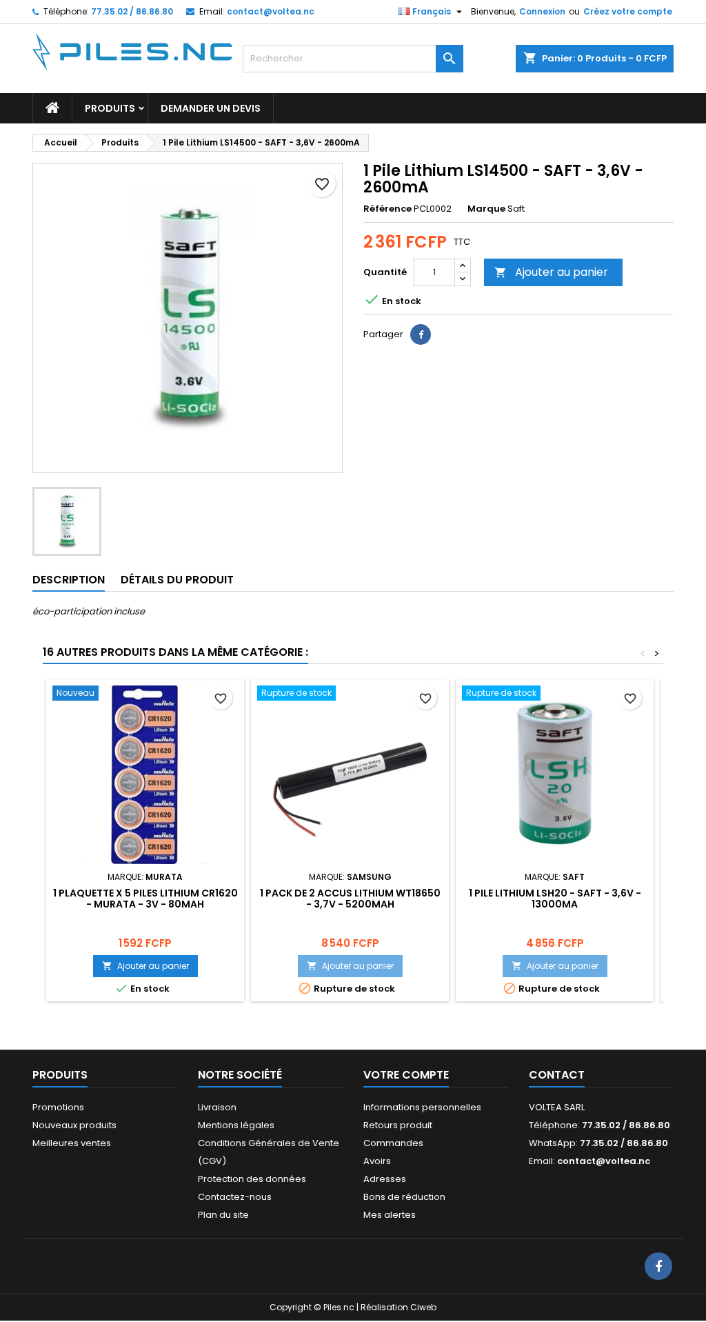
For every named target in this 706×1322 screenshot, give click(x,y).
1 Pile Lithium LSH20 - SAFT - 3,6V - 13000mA (555, 898)
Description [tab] (68, 580)
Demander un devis (211, 108)
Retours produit (397, 1125)
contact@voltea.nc (270, 11)
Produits (110, 108)
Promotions (58, 1107)
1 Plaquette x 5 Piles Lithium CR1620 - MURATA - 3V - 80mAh (145, 898)
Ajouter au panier (551, 272)
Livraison (217, 1107)
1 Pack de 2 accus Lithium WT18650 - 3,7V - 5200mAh (350, 898)
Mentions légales (236, 1125)
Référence (387, 209)
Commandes (393, 1143)
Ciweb (423, 1307)
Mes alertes (389, 1214)
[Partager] (420, 334)
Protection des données (252, 1178)
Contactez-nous (235, 1196)
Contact (557, 1075)
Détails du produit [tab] (177, 580)
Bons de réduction (404, 1196)
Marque (486, 209)
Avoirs (377, 1161)
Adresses (384, 1178)
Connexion (542, 11)
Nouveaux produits (74, 1125)
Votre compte (406, 1075)
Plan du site (223, 1214)
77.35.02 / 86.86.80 (132, 11)
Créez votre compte (627, 11)
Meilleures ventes (71, 1143)
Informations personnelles (422, 1107)
